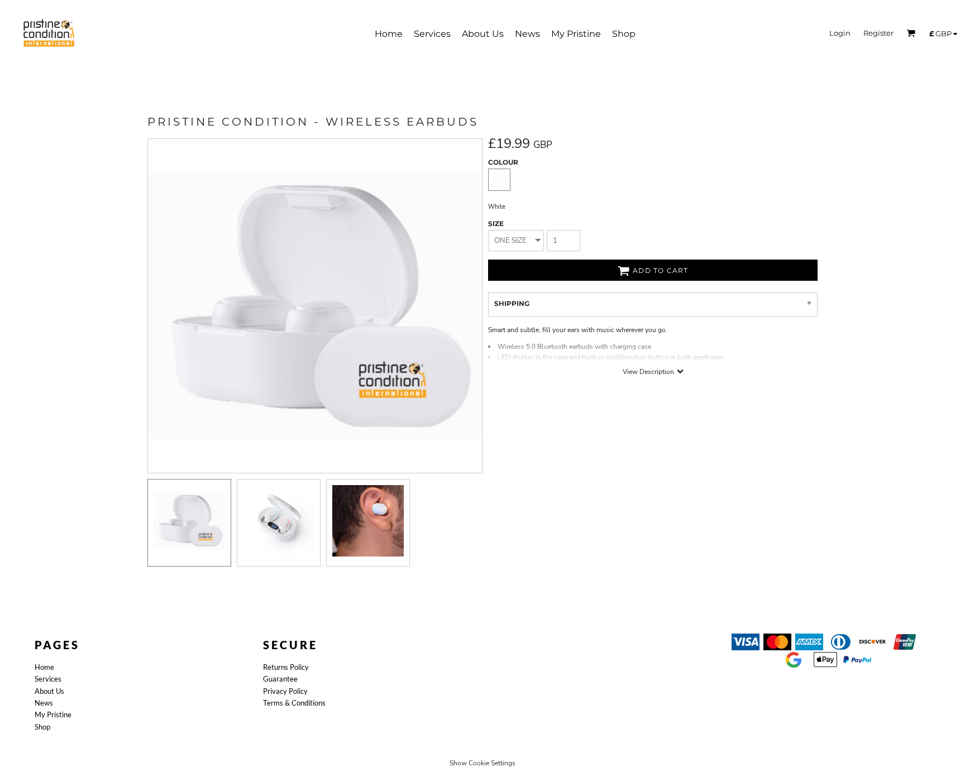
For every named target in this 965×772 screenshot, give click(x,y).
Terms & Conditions (294, 702)
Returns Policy (286, 667)
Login (840, 32)
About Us (49, 691)
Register (878, 32)
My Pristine (53, 714)
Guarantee (280, 678)
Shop (42, 726)
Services (48, 678)
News (44, 702)
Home (44, 667)
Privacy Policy (285, 691)
